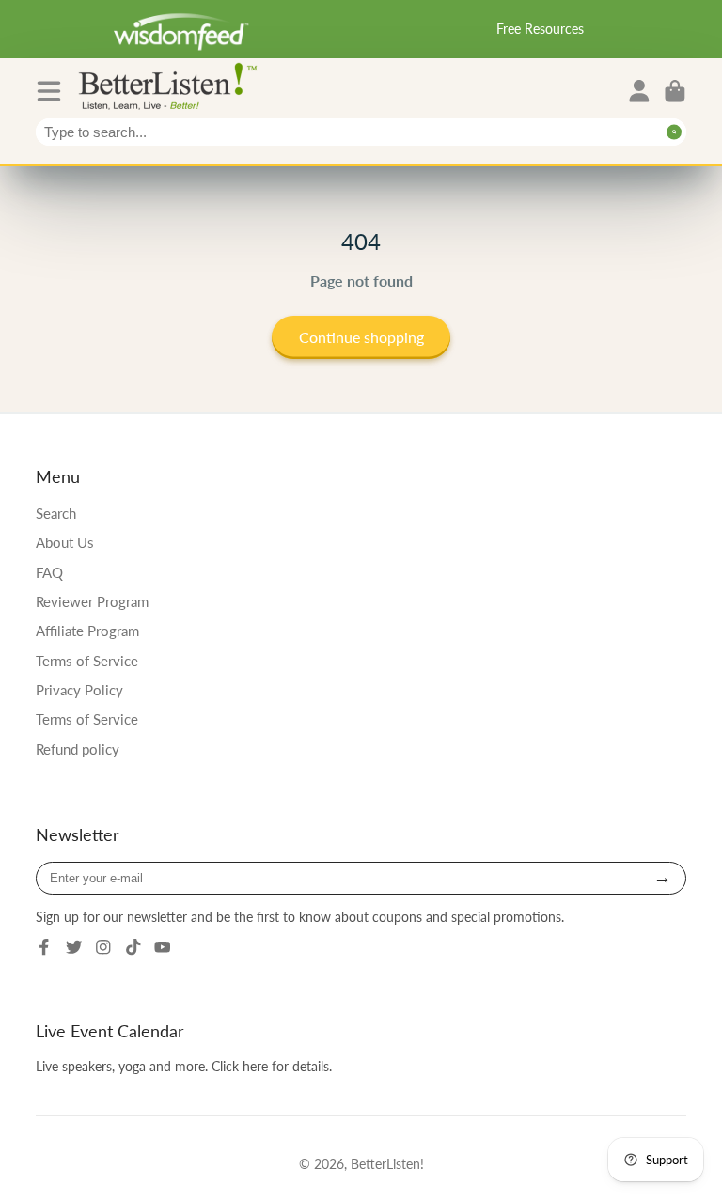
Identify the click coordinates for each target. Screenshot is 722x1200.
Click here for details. (272, 1066)
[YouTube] (162, 947)
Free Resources (540, 29)
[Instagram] (103, 947)
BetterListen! (387, 1164)
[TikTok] (133, 947)
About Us (65, 542)
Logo (172, 85)
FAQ (49, 572)
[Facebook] (44, 947)
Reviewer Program (92, 601)
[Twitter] (74, 947)
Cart (675, 91)
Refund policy (77, 748)
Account (639, 91)
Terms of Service (87, 660)
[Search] (675, 132)
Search (56, 513)
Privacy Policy (79, 689)
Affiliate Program (87, 630)
